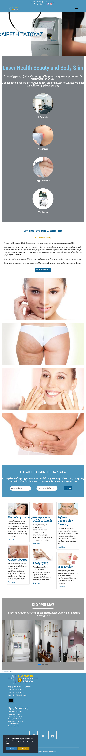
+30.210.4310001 (36, 2)
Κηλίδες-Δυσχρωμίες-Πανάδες (66, 520)
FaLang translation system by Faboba (7, 671)
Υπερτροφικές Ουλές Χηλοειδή (43, 519)
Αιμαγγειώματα (17, 559)
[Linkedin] (44, 4)
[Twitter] (37, 4)
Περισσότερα (23, 748)
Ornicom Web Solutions (49, 752)
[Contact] (52, 735)
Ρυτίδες (43, 34)
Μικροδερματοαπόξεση (22, 517)
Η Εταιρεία (43, 117)
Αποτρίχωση (40, 563)
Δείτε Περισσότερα (43, 270)
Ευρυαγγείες (65, 567)
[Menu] (76, 9)
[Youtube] (41, 4)
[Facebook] (34, 4)
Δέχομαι (12, 748)
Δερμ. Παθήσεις (43, 180)
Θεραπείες (43, 149)
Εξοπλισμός (43, 212)
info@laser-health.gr (49, 2)
